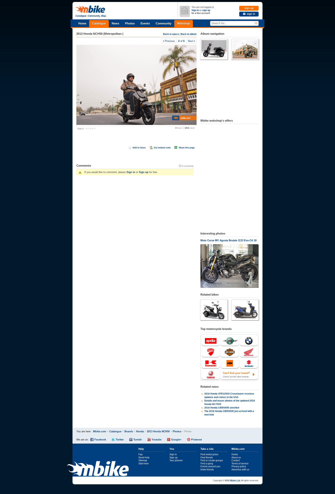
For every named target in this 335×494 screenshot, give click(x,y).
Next (190, 41)
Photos (130, 23)
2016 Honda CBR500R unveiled (221, 407)
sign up (206, 10)
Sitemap (142, 460)
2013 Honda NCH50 (158, 431)
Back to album (189, 34)
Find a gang (206, 463)
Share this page (187, 147)
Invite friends (207, 469)
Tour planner (176, 460)
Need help (143, 457)
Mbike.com (99, 431)
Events (145, 23)
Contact (235, 460)
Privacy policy (238, 466)
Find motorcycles (209, 454)
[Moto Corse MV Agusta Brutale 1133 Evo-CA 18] (229, 266)
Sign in (195, 10)
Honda (140, 431)
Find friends (206, 457)
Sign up (143, 172)
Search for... (219, 23)
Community (163, 23)
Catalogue (99, 23)
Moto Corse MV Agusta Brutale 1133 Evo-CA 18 (228, 240)
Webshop (183, 23)
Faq (140, 454)
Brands (128, 431)
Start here (143, 463)
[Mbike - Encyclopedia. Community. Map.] (98, 469)
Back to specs (171, 34)
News (115, 23)
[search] (256, 23)
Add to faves (139, 147)
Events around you (210, 466)
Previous (170, 41)
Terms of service (240, 463)
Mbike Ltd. (235, 480)
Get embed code (162, 147)
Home (82, 23)
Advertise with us (240, 469)
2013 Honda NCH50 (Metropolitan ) (99, 33)
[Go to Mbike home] (90, 9)
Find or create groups (211, 460)
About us (236, 457)
